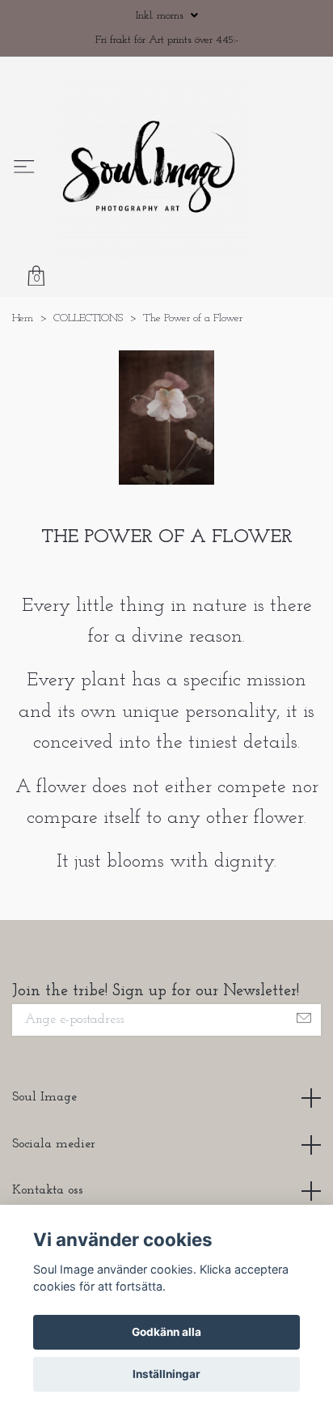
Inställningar (166, 1373)
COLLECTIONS (88, 381)
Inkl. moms (161, 16)
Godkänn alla (166, 1331)
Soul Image (44, 1159)
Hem (22, 381)
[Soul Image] (185, 200)
